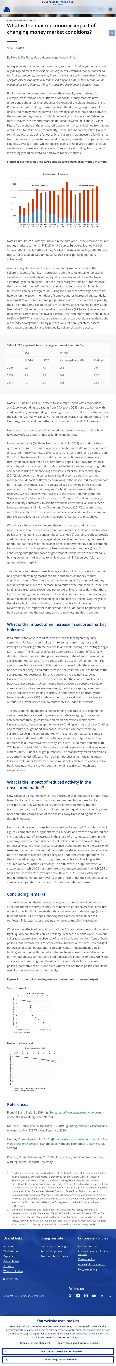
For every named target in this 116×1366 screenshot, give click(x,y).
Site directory (12, 1279)
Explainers (9, 1256)
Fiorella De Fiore (21, 57)
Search (100, 9)
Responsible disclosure (54, 1256)
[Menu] (110, 9)
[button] (110, 3)
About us (8, 1246)
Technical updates (51, 1251)
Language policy (87, 1269)
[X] (70, 1295)
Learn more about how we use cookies (79, 1343)
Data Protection (87, 1246)
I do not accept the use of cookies (60, 1360)
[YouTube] (94, 1295)
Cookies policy (86, 1259)
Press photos (11, 1261)
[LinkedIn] (78, 1295)
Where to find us (13, 1271)
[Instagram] (86, 1295)
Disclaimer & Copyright (54, 1246)
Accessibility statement (91, 1264)
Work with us (11, 1251)
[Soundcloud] (101, 1295)
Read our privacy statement (35, 1343)
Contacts (8, 1266)
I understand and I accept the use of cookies (60, 1352)
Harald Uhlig (67, 57)
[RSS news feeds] (109, 1295)
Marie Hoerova (43, 57)
